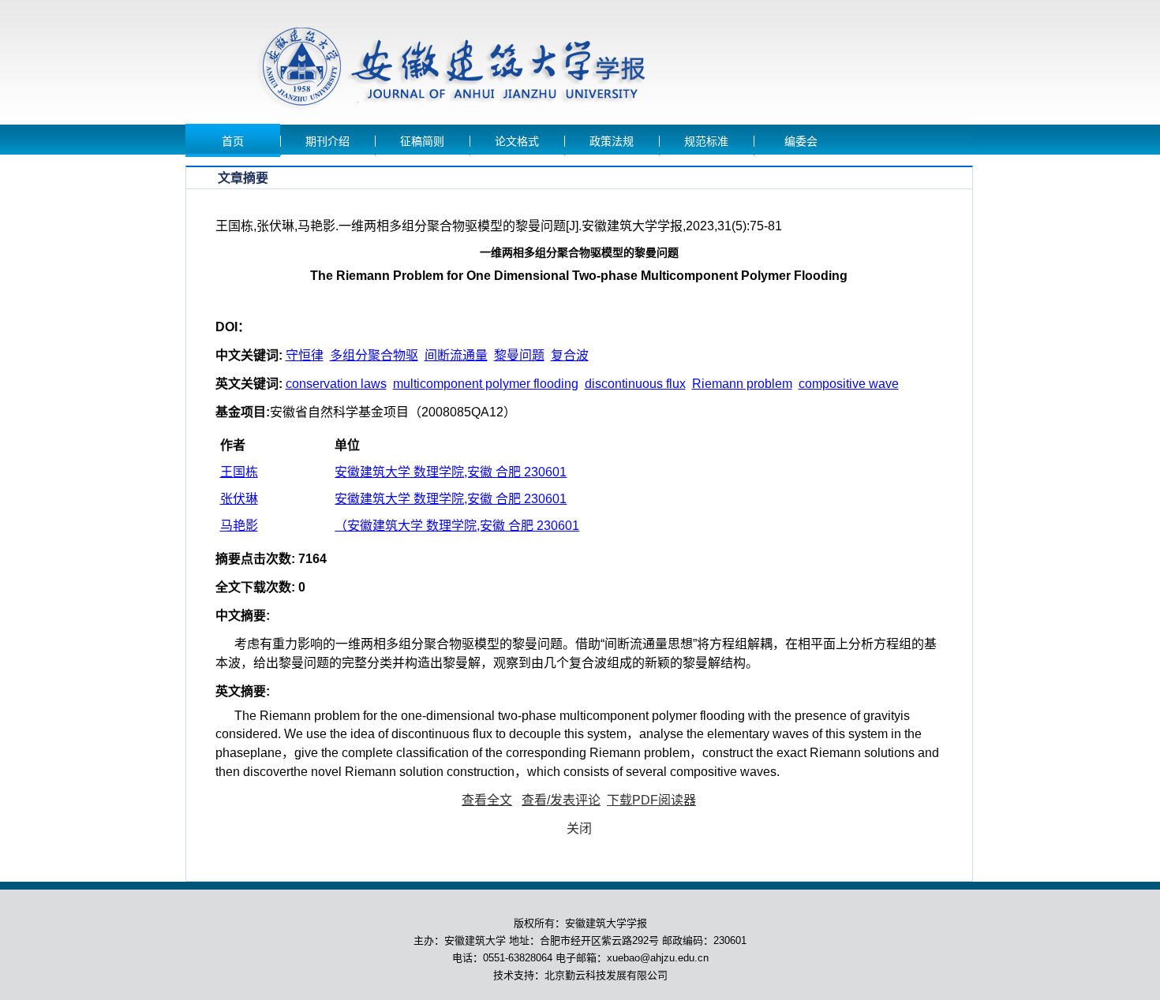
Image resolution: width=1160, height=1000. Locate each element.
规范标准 (706, 141)
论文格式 (517, 141)
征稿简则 (422, 141)
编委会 (801, 141)
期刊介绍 (327, 141)
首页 (233, 141)
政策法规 (611, 141)
